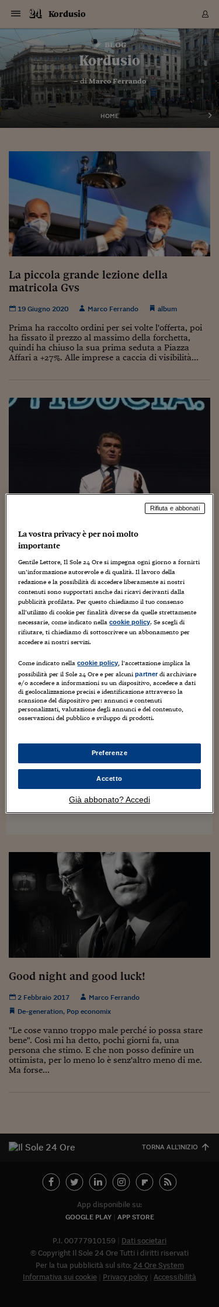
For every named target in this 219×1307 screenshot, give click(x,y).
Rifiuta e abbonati (175, 508)
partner (146, 673)
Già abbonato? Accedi (109, 799)
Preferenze (110, 752)
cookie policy (129, 621)
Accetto (109, 778)
